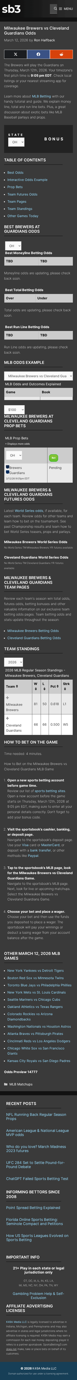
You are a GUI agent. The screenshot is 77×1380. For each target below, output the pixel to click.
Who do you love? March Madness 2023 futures (36, 1148)
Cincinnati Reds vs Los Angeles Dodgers (38, 1041)
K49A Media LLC (16, 1321)
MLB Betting (41, 96)
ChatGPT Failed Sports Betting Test (37, 1178)
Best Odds (15, 172)
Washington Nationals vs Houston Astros (39, 1026)
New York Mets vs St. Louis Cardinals (36, 992)
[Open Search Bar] (53, 9)
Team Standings (19, 209)
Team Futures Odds (22, 194)
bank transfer (40, 850)
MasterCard (50, 845)
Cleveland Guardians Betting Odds (34, 638)
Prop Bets (15, 187)
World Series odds (29, 511)
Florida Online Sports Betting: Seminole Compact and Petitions (34, 1221)
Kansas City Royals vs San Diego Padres (38, 1061)
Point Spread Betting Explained (33, 1207)
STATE (16, 134)
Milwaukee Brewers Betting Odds (33, 631)
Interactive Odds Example (27, 180)
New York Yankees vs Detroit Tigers (35, 970)
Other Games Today (22, 216)
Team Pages (16, 201)
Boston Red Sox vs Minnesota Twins (35, 978)
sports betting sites (50, 791)
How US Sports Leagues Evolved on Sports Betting (37, 1237)
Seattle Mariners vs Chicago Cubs (33, 999)
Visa (25, 845)
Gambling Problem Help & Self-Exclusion (38, 1296)
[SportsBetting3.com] (11, 9)
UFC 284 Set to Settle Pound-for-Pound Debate (35, 1164)
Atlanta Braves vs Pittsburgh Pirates (35, 1034)
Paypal (33, 856)
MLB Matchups (20, 1084)
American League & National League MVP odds (37, 1132)
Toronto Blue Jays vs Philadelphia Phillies (39, 985)
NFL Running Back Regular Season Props (36, 1116)
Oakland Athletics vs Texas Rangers (35, 1007)
